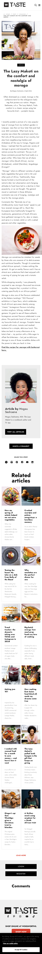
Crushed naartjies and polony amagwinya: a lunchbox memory (30, 516)
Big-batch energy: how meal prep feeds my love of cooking (30, 632)
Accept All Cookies (21, 949)
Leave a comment (21, 446)
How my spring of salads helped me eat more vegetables (11, 515)
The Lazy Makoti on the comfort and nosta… (17, 16)
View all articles (15, 432)
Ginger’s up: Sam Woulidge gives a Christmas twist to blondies (10, 820)
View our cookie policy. (10, 943)
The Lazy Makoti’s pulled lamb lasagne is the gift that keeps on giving (30, 755)
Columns (22, 14)
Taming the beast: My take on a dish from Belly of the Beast (11, 575)
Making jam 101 (10, 690)
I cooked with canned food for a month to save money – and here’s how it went (11, 755)
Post (14, 14)
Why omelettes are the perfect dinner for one (30, 575)
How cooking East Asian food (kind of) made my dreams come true (30, 695)
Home (8, 14)
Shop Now (21, 931)
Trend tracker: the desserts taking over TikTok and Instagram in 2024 (10, 634)
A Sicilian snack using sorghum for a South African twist (30, 818)
